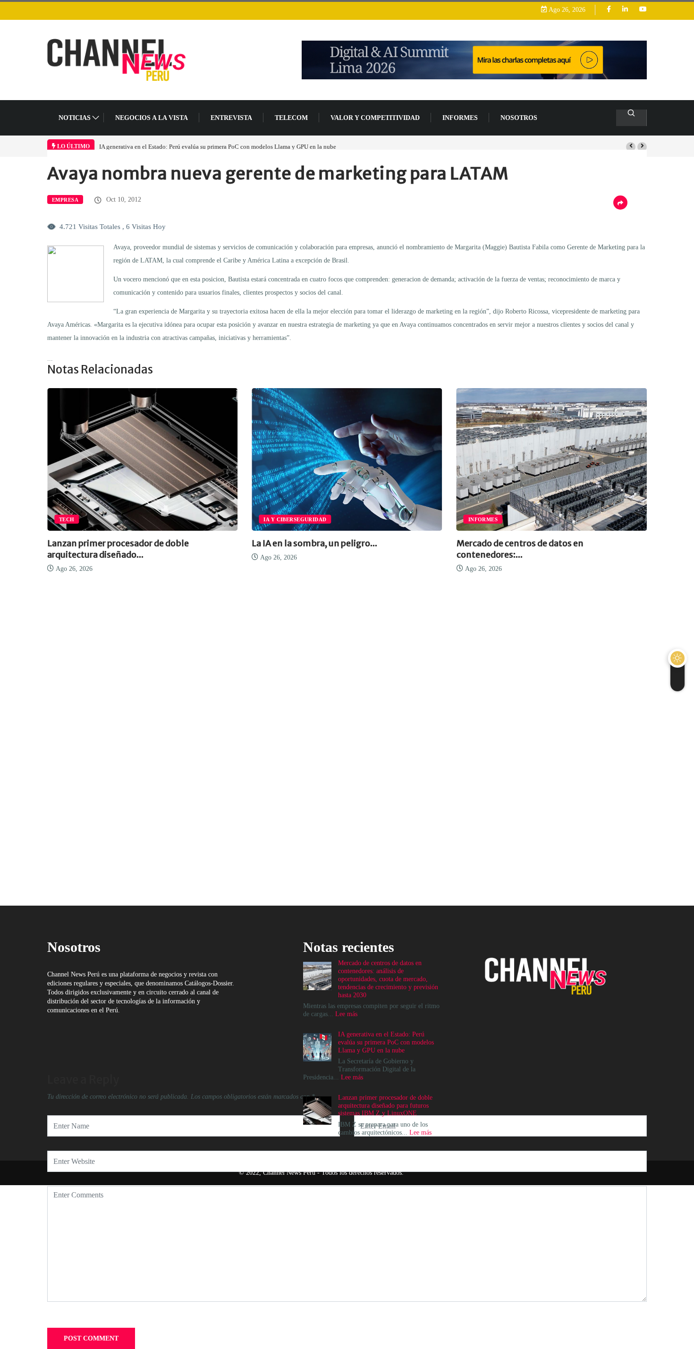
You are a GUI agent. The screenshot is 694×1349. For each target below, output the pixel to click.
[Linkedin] (625, 9)
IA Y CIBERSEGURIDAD (294, 519)
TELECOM (291, 117)
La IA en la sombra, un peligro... (314, 543)
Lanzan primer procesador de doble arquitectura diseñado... (118, 549)
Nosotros (518, 117)
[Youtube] (643, 9)
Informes (460, 117)
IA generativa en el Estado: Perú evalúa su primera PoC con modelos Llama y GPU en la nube (217, 146)
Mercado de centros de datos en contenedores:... (520, 549)
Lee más (352, 1077)
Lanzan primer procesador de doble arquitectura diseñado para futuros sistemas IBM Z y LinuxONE (385, 1105)
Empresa (65, 200)
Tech (67, 519)
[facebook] (609, 9)
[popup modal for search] (631, 118)
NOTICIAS (75, 117)
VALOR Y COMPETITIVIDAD (375, 117)
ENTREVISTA (231, 117)
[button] (630, 147)
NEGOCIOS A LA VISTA (151, 117)
